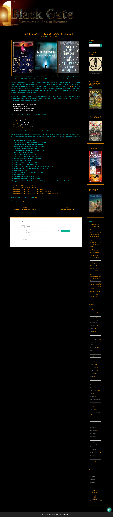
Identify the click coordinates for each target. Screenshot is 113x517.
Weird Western (93, 458)
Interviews (92, 373)
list (37, 78)
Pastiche (92, 404)
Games (91, 361)
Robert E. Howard (94, 420)
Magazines (92, 379)
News (91, 393)
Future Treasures (93, 359)
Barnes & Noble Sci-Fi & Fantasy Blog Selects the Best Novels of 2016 (30, 189)
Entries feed (92, 476)
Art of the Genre (93, 312)
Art (90, 309)
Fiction (91, 356)
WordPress (59, 514)
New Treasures (28, 201)
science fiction (93, 427)
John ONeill (50, 36)
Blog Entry (92, 325)
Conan (91, 334)
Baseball (92, 315)
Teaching (92, 442)
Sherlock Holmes (94, 433)
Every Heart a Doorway (19, 119)
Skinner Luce (16, 125)
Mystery (91, 387)
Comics (91, 331)
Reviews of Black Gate (95, 412)
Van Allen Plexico (93, 224)
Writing (91, 461)
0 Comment (58, 36)
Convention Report (94, 339)
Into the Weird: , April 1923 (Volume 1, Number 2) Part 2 (95, 286)
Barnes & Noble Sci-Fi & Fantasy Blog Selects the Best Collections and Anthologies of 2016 (35, 193)
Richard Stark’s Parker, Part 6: (95, 228)
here (36, 197)
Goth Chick (92, 364)
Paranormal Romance (95, 399)
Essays (91, 350)
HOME (90, 32)
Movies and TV (93, 382)
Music (91, 384)
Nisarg (69, 514)
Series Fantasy (93, 430)
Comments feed (93, 479)
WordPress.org (93, 482)
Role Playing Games (94, 423)
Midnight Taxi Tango (18, 127)
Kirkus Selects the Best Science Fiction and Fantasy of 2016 (27, 187)
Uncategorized (93, 449)
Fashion (91, 353)
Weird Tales (92, 455)
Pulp (91, 406)
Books (14, 201)
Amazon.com (53, 131)
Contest (92, 337)
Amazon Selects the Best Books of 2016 (23, 185)
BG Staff (91, 318)
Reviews (91, 409)
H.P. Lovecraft (93, 367)
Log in (91, 473)
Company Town (17, 123)
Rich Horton (92, 417)
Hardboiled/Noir (93, 370)
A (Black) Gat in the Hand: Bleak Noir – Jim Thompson (95, 250)
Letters (91, 376)
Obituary (92, 396)
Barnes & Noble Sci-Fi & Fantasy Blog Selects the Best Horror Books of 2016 (32, 191)
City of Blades (16, 121)
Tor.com (71, 86)
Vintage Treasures (94, 452)
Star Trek (92, 439)
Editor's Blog (20, 201)
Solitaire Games (93, 436)
